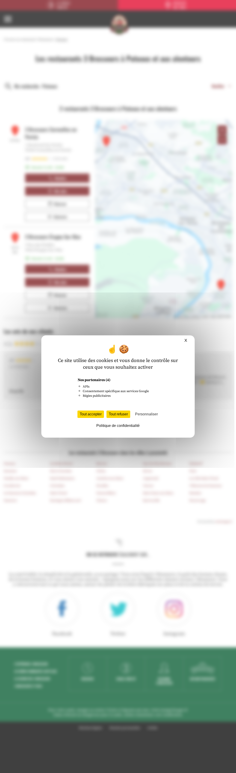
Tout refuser (118, 414)
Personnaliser (146, 414)
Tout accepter (91, 414)
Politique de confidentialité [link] (118, 426)
